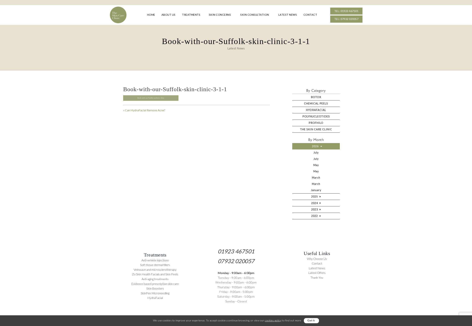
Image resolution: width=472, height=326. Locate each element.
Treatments (191, 14)
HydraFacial (316, 109)
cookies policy (273, 320)
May (316, 165)
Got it (311, 320)
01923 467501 (236, 251)
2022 (314, 215)
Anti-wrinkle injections (155, 260)
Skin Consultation (254, 14)
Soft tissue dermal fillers (155, 264)
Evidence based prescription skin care (155, 283)
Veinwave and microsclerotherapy (155, 269)
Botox (316, 97)
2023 (314, 209)
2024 (314, 203)
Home (151, 14)
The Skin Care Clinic (316, 129)
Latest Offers (316, 272)
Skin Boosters (155, 288)
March (316, 177)
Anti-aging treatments (155, 279)
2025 (314, 196)
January (316, 190)
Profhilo (316, 122)
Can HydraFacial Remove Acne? (145, 110)
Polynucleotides (316, 116)
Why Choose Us (317, 258)
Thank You (316, 277)
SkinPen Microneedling (155, 293)
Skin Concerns (220, 14)
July (316, 152)
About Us (169, 14)
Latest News (287, 14)
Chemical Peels (316, 103)
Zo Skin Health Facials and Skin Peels (155, 274)
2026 (315, 146)
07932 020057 (236, 261)
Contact (310, 14)
